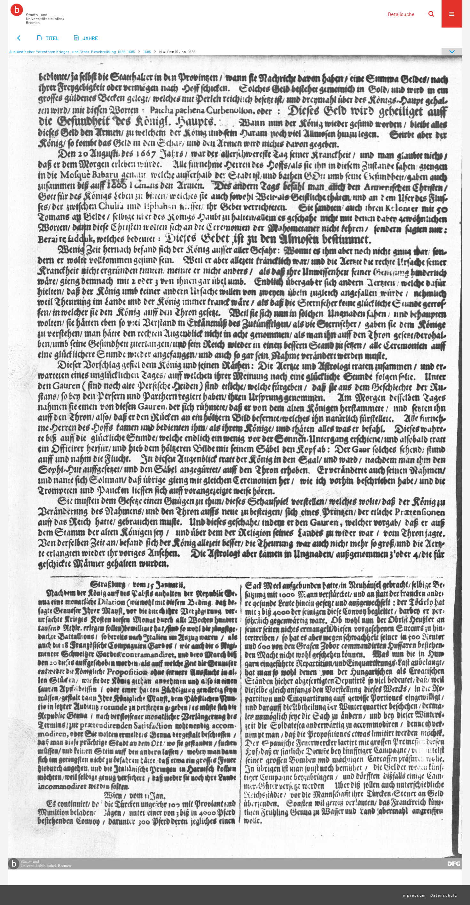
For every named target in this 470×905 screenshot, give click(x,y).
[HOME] (37, 14)
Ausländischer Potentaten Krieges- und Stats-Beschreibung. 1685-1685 (72, 51)
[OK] (431, 14)
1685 (147, 51)
